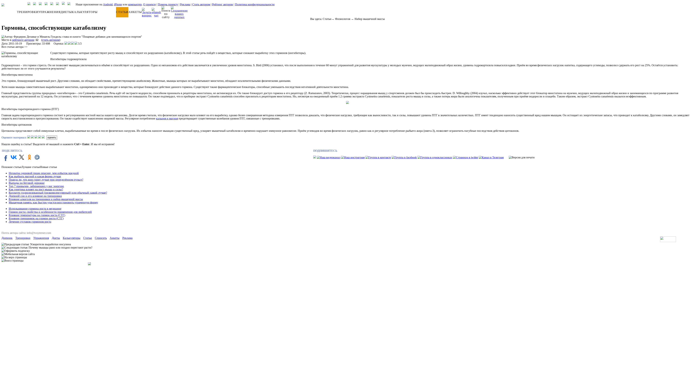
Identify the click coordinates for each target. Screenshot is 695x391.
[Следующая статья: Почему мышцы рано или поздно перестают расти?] (46, 247)
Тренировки (22, 237)
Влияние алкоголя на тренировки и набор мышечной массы (46, 199)
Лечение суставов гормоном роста (30, 221)
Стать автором (201, 4)
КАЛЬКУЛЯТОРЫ (85, 12)
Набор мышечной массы (370, 18)
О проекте (149, 4)
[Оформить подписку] (15, 251)
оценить (51, 137)
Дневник (6, 237)
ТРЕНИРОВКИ (27, 12)
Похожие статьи (11, 167)
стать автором (50, 39)
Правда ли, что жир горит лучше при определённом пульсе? (46, 179)
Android (108, 4)
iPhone (118, 4)
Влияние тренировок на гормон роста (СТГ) (36, 218)
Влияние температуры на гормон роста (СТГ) (37, 215)
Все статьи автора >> (14, 46)
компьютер (135, 4)
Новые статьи (48, 167)
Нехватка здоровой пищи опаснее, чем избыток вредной (44, 173)
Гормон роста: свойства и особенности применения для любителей (50, 211)
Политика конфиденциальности (255, 4)
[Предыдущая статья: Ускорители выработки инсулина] (36, 244)
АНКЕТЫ (135, 12)
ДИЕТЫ (66, 12)
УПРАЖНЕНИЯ (49, 12)
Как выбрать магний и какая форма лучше (35, 176)
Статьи (327, 18)
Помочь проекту (168, 4)
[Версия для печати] (522, 157)
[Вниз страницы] (12, 260)
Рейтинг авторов (222, 4)
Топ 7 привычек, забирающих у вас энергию (36, 186)
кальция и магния (167, 118)
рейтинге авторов (23, 39)
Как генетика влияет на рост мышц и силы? (36, 189)
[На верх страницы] (14, 257)
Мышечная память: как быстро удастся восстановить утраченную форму (53, 202)
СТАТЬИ (122, 12)
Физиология (342, 18)
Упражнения (41, 237)
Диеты (56, 237)
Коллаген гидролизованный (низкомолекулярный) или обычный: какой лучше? (58, 192)
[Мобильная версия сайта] (18, 254)
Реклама (185, 4)
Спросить (101, 237)
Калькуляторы (71, 237)
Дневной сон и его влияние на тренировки (35, 195)
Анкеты (114, 237)
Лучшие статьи (30, 167)
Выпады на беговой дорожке (27, 182)
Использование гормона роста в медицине (35, 208)
